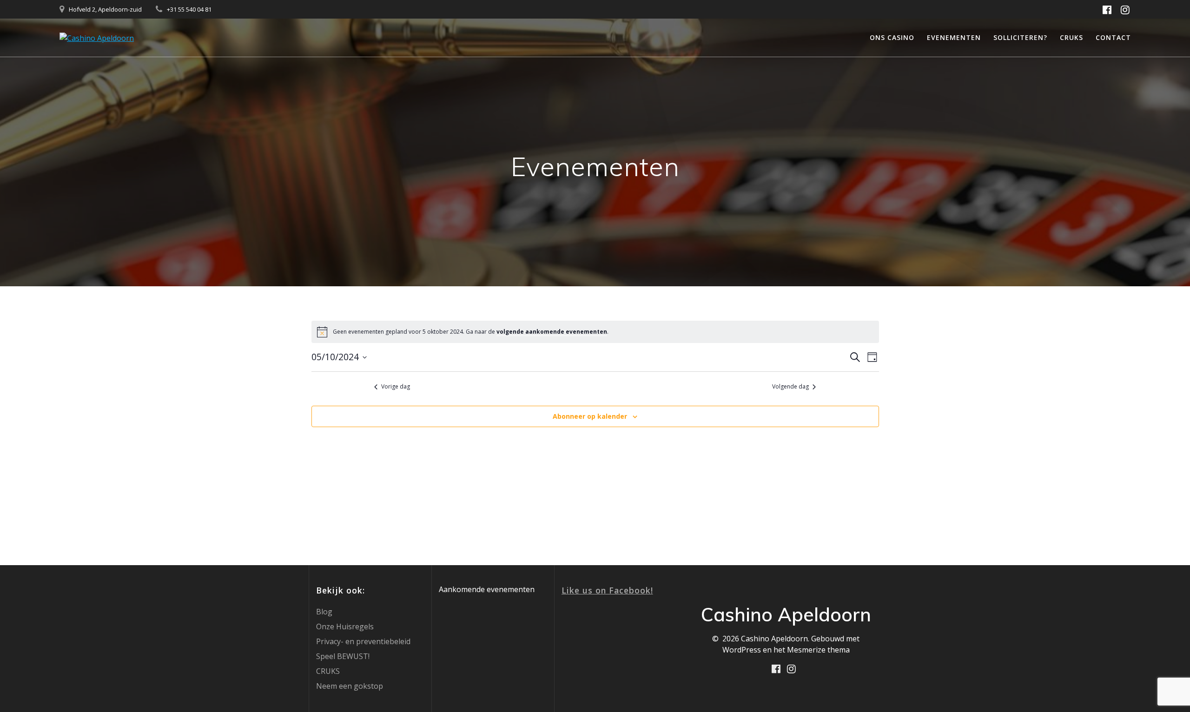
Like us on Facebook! (607, 590)
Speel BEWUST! (343, 656)
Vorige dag (395, 386)
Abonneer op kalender (590, 416)
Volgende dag (790, 386)
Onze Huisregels (345, 626)
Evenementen (954, 37)
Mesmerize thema (818, 650)
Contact (1113, 37)
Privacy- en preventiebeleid (363, 641)
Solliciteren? (1020, 37)
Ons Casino (892, 37)
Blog (324, 612)
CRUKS (1071, 37)
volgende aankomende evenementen (551, 332)
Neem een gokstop (349, 686)
